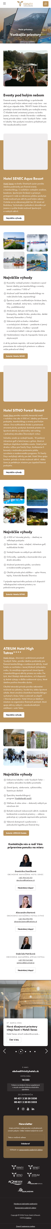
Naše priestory (25, 29)
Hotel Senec (8, 183)
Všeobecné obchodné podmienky (25, 1203)
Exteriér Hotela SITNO (15, 594)
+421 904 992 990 (25, 919)
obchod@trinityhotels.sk (25, 1071)
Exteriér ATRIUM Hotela (16, 833)
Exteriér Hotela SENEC (15, 356)
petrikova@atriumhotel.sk (25, 963)
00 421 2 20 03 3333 (25, 1102)
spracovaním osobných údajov (31, 1149)
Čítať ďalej (14, 1039)
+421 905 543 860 (25, 960)
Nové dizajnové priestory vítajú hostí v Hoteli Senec (22, 1028)
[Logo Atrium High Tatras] (33, 1175)
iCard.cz (28, 1218)
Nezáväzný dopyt (25, 888)
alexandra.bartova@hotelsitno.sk (25, 921)
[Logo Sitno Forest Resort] (17, 1175)
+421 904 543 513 (25, 877)
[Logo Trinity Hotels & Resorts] (17, 1167)
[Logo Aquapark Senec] (15, 1182)
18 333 (25, 1080)
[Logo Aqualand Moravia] (35, 1182)
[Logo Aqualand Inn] (25, 1190)
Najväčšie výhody (14, 218)
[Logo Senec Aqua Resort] (33, 1167)
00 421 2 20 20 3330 (25, 1098)
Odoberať (25, 1143)
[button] (4, 1052)
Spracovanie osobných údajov (25, 1208)
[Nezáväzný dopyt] (46, 4)
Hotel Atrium (8, 657)
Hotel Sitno (8, 415)
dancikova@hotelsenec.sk (25, 880)
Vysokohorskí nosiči (23, 798)
